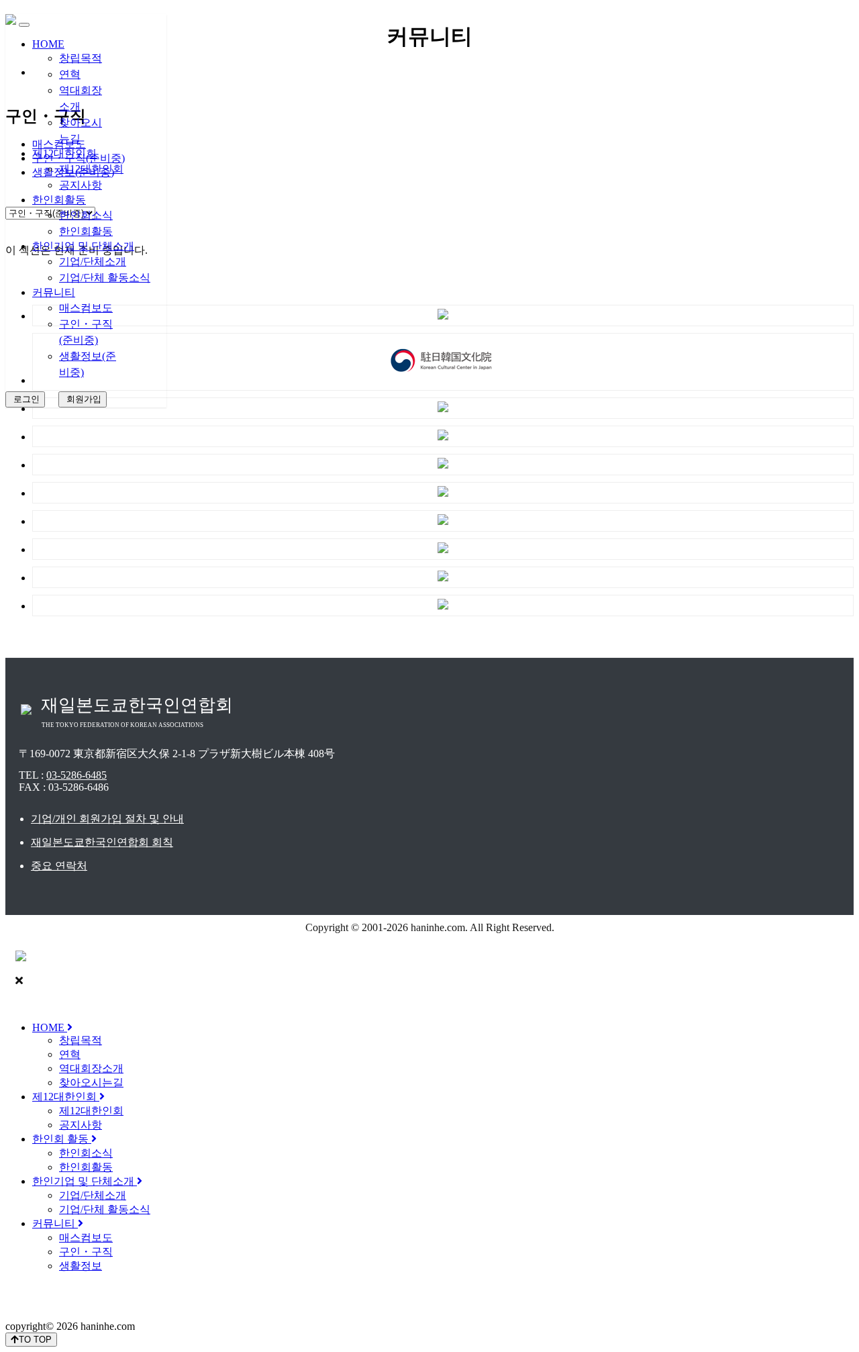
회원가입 (82, 399)
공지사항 (80, 185)
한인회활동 (59, 199)
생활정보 (80, 1265)
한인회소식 (86, 215)
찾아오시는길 (91, 1082)
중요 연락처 (59, 865)
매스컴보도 (86, 307)
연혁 (70, 74)
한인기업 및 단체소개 (83, 246)
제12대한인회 (64, 153)
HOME (48, 44)
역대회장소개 (91, 1068)
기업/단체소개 (92, 261)
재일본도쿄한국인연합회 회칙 (102, 842)
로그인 (25, 399)
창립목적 (80, 58)
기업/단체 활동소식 (104, 277)
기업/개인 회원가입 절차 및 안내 (107, 818)
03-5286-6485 (76, 775)
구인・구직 (86, 1251)
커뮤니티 (53, 292)
